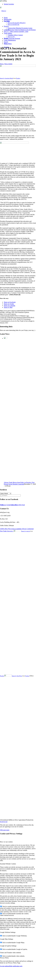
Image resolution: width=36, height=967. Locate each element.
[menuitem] (20, 4)
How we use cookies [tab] (6, 842)
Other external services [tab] (7, 915)
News (2, 64)
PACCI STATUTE (13, 24)
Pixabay (18, 78)
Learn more (5, 830)
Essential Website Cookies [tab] (8, 864)
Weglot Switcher (9, 4)
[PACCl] (3, 11)
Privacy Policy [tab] (4, 958)
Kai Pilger (19, 676)
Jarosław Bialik (9, 78)
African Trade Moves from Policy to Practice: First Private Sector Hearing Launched (19, 483)
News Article (8, 64)
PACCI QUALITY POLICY (17, 23)
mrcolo (28, 531)
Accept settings (4, 966)
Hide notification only (15, 966)
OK (1, 830)
